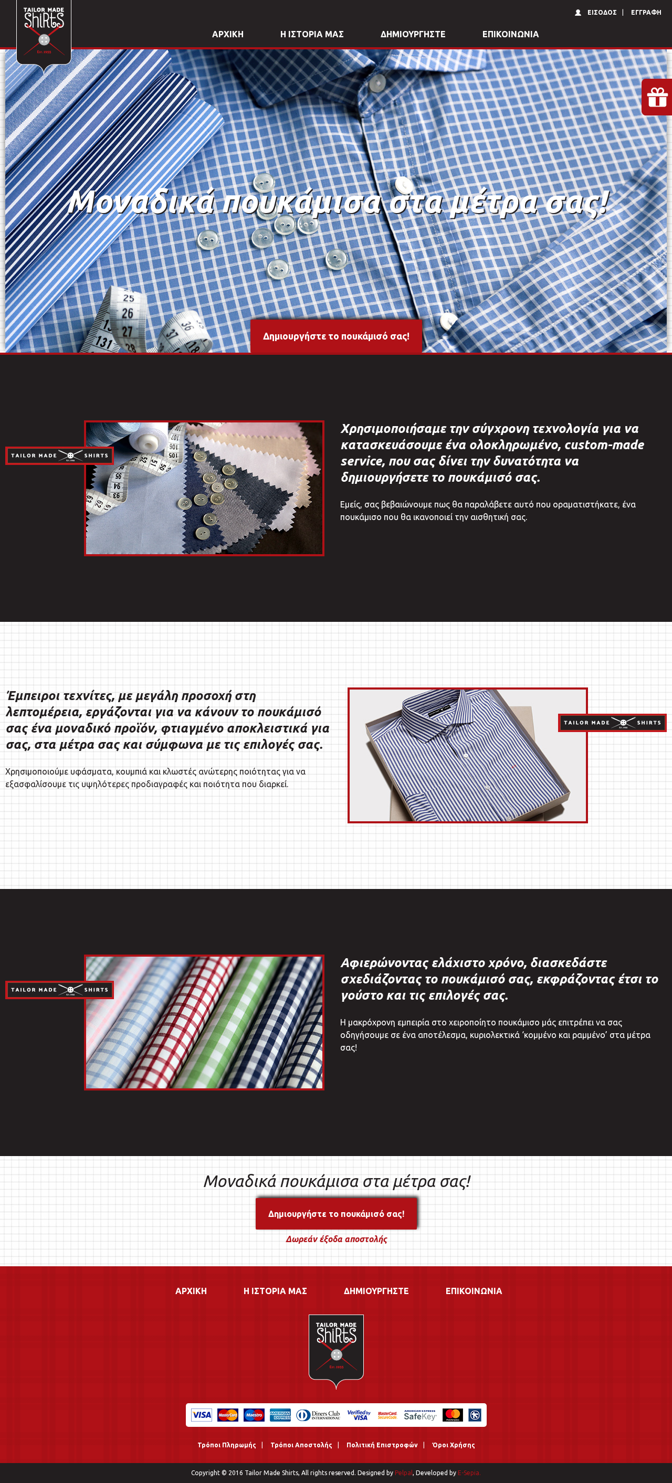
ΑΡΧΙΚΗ (228, 34)
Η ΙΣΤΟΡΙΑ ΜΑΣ (312, 34)
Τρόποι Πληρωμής (226, 1445)
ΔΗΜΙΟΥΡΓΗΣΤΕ (413, 34)
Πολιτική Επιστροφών (382, 1445)
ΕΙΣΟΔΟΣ (602, 12)
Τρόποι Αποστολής (301, 1445)
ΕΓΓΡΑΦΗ (646, 12)
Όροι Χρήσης (453, 1445)
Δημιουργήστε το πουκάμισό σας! (336, 336)
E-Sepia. (468, 1472)
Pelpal (403, 1472)
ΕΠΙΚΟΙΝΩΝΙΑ (510, 34)
